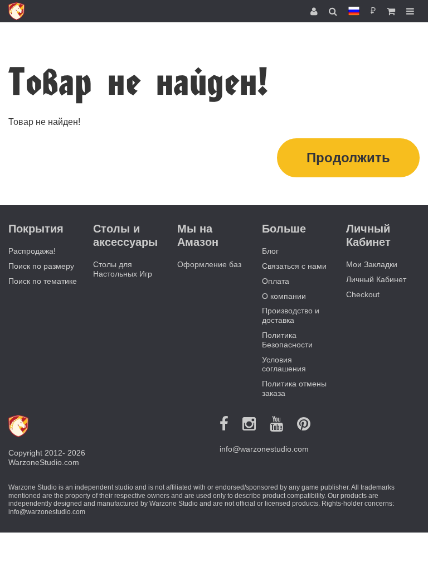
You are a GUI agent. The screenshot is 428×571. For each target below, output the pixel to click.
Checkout (363, 294)
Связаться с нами (294, 266)
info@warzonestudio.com (264, 448)
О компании (284, 296)
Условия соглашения (284, 364)
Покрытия (36, 228)
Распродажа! (32, 250)
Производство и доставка (290, 315)
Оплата (275, 281)
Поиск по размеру (41, 266)
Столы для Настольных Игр (122, 269)
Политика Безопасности (287, 340)
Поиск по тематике (42, 281)
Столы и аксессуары (125, 235)
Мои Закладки (371, 264)
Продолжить (348, 157)
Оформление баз (209, 264)
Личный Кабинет (376, 279)
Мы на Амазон (197, 235)
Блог (270, 250)
